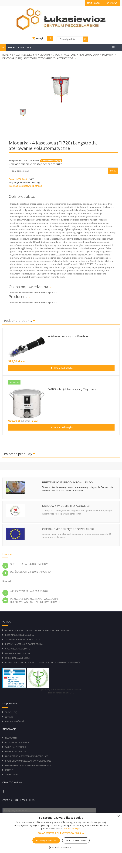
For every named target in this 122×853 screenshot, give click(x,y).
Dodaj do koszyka (63, 367)
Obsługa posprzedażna (17, 653)
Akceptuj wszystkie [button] (46, 840)
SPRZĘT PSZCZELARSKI (24, 55)
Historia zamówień (14, 721)
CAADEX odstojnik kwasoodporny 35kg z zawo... (72, 389)
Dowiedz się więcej (72, 828)
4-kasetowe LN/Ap (88, 55)
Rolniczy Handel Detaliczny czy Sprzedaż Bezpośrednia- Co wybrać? (42, 663)
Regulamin (11, 738)
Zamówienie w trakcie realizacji (22, 640)
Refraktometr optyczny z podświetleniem (69, 336)
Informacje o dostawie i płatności (25, 185)
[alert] (61, 833)
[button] (61, 833)
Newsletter (11, 775)
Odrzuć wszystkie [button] (76, 840)
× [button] (118, 816)
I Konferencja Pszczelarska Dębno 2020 (26, 756)
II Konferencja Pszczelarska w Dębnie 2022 (28, 761)
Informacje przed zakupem (19, 635)
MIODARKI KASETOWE (64, 55)
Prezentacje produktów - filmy (67, 482)
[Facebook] (3, 791)
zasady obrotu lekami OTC (61, 692)
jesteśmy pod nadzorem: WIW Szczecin (61, 689)
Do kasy (110, 3)
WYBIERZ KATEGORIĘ (19, 47)
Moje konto (93, 3)
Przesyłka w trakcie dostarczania (24, 644)
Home (5, 55)
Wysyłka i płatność (15, 747)
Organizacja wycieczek (17, 658)
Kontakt (9, 770)
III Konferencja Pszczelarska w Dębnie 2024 (28, 765)
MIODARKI (45, 55)
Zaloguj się (11, 712)
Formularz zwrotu (15, 752)
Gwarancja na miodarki (17, 649)
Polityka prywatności (17, 742)
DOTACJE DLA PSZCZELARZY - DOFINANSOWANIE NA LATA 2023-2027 (37, 630)
